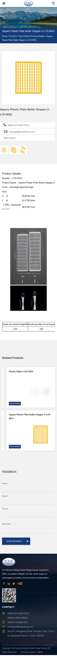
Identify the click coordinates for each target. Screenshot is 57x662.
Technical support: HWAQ (31, 652)
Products (13, 36)
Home (4, 36)
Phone (5, 509)
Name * (5, 483)
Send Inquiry (10, 137)
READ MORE (12, 404)
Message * (6, 524)
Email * (5, 496)
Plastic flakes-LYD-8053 (18, 371)
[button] (50, 350)
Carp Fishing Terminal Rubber (31, 36)
